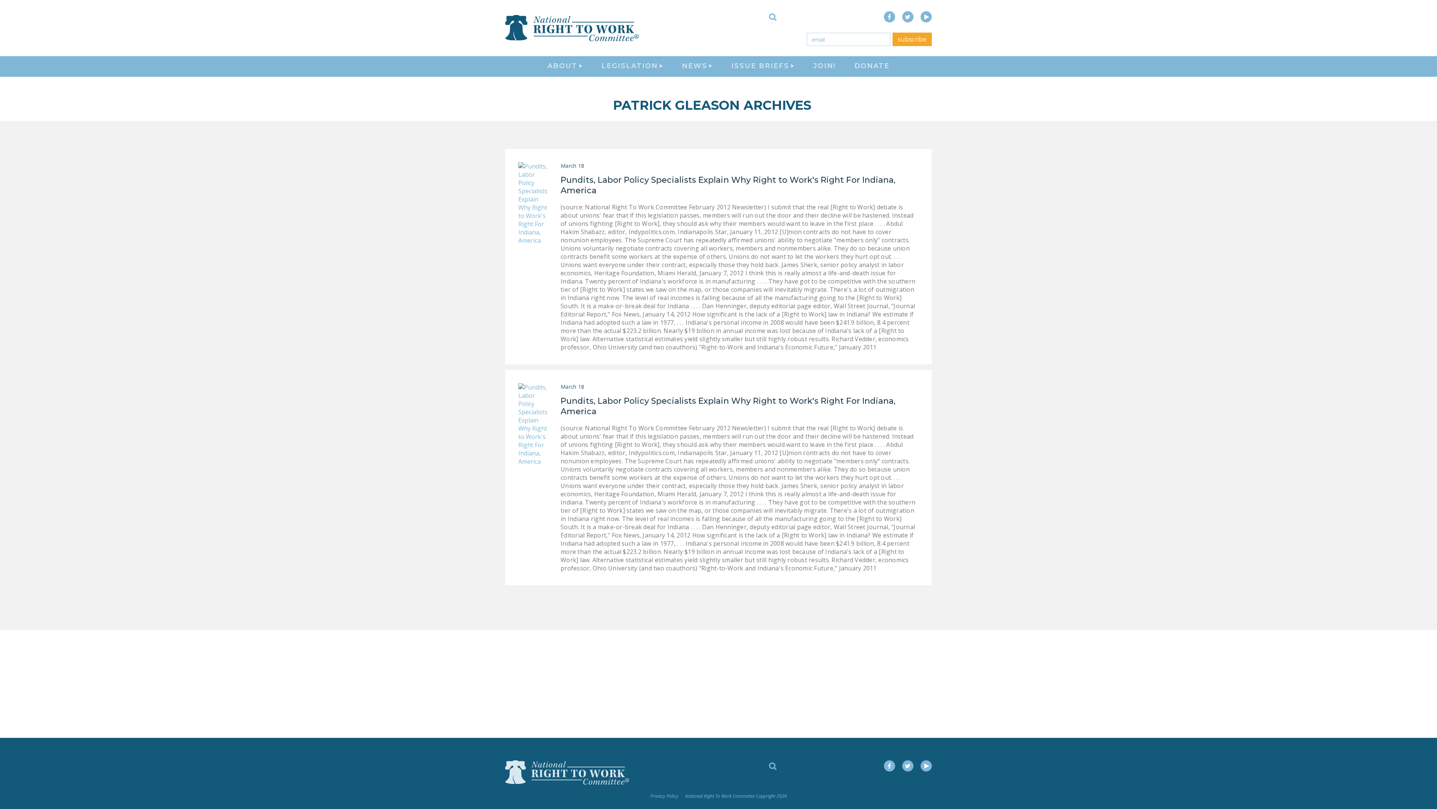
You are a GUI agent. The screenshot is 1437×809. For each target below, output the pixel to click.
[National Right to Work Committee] (572, 28)
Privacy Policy (664, 796)
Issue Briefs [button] (760, 66)
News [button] (694, 66)
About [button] (562, 66)
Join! (824, 66)
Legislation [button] (629, 66)
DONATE (872, 66)
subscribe (912, 39)
